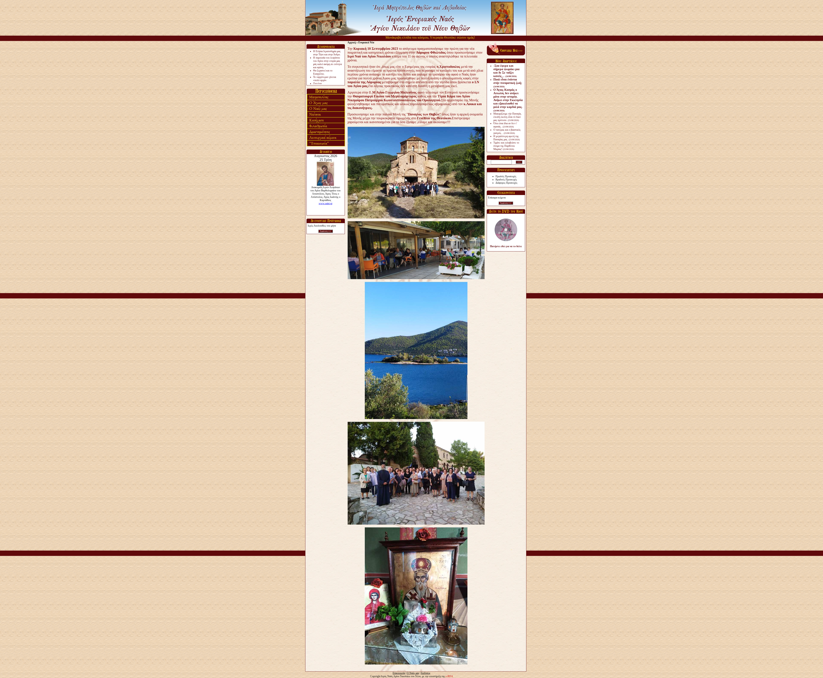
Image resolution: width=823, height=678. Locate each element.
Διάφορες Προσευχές (506, 182)
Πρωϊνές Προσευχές (506, 176)
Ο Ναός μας (413, 673)
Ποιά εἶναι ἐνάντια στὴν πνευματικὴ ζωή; (507, 83)
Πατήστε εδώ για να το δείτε (506, 246)
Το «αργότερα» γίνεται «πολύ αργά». (324, 79)
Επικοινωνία (399, 673)
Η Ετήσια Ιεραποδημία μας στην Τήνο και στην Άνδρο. (327, 53)
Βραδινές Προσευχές (506, 179)
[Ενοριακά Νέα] (506, 54)
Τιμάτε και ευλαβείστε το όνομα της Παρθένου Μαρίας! (506, 146)
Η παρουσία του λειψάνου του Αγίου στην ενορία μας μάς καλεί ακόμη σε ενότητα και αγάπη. (327, 62)
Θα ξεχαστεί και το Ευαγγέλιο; (322, 72)
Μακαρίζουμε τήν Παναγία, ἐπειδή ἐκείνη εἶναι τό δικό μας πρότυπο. (507, 117)
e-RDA (449, 676)
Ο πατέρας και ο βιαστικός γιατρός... (507, 131)
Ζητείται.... (318, 83)
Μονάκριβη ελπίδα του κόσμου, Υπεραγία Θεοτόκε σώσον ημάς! (407, 37)
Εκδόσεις (425, 673)
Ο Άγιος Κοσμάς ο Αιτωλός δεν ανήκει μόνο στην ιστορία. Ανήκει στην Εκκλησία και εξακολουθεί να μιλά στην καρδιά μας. (508, 100)
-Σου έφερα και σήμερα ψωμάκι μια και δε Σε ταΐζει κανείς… (506, 71)
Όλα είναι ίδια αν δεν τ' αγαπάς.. (505, 125)
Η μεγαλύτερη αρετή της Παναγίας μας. (506, 138)
